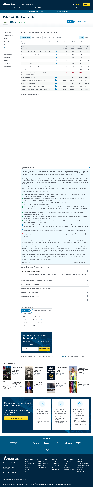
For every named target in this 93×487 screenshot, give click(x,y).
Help (29, 473)
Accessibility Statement (82, 463)
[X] (4, 472)
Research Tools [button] (18, 7)
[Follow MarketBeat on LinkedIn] (11, 472)
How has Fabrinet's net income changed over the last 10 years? (36, 280)
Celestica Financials (26, 322)
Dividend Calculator (56, 465)
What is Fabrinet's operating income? (30, 284)
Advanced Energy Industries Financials (42, 310)
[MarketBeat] (9, 4)
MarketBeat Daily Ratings (43, 463)
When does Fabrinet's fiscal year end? (30, 271)
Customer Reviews (41, 467)
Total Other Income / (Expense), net (37, 66)
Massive (37, 483)
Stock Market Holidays (69, 469)
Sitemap (79, 473)
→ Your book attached (30, 11)
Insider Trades (67, 467)
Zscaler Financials (26, 319)
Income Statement (25, 37)
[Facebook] (6, 472)
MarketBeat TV (40, 465)
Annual (81, 37)
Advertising (79, 461)
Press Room (28, 467)
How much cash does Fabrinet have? (30, 296)
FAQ (26, 473)
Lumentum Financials (26, 313)
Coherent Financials (38, 322)
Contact (27, 471)
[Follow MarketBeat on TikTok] (15, 472)
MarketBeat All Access (42, 461)
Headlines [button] (76, 7)
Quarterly (87, 37)
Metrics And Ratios (57, 37)
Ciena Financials (37, 319)
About (26, 461)
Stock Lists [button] (58, 7)
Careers (27, 469)
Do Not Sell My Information (83, 465)
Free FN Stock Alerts (63, 11)
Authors (27, 465)
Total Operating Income (34, 63)
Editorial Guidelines (29, 463)
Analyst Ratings (67, 461)
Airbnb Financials (26, 310)
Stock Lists (54, 461)
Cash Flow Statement (37, 37)
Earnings (66, 465)
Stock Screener (55, 469)
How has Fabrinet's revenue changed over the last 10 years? (36, 288)
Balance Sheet (47, 37)
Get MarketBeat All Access (16, 418)
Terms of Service (80, 471)
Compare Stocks (55, 463)
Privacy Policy (80, 467)
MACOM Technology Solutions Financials (31, 316)
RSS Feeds (79, 469)
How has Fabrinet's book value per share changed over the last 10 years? (39, 300)
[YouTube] (8, 472)
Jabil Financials (35, 325)
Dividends (66, 463)
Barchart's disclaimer (66, 484)
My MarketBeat (55, 467)
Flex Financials (25, 325)
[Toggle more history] (60, 46)
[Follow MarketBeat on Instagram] (13, 472)
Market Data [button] (38, 7)
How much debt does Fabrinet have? (30, 292)
